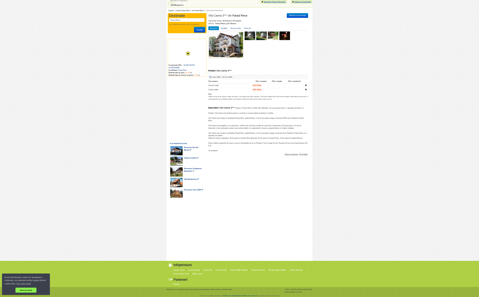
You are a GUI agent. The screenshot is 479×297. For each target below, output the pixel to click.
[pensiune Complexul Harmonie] (176, 172)
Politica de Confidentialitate (232, 296)
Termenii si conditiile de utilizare (211, 296)
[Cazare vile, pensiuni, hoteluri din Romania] (175, 3)
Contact (268, 296)
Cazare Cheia (221, 270)
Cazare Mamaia (296, 270)
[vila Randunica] (176, 182)
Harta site (276, 296)
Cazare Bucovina (258, 270)
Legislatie (261, 296)
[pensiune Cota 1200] (176, 193)
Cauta (200, 29)
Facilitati (224, 28)
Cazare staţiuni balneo (277, 270)
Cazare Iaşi (207, 270)
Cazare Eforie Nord (181, 274)
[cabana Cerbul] (176, 161)
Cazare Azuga (194, 270)
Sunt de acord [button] (26, 290)
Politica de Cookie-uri (249, 296)
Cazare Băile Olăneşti (239, 270)
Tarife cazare (197, 274)
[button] (186, 51)
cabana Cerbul (190, 158)
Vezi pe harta (235, 28)
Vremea (176, 284)
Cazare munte (179, 270)
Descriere (213, 28)
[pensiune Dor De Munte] (176, 150)
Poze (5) (247, 28)
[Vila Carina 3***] (250, 36)
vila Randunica (190, 179)
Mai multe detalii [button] (24, 284)
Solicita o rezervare (297, 15)
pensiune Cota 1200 (192, 190)
